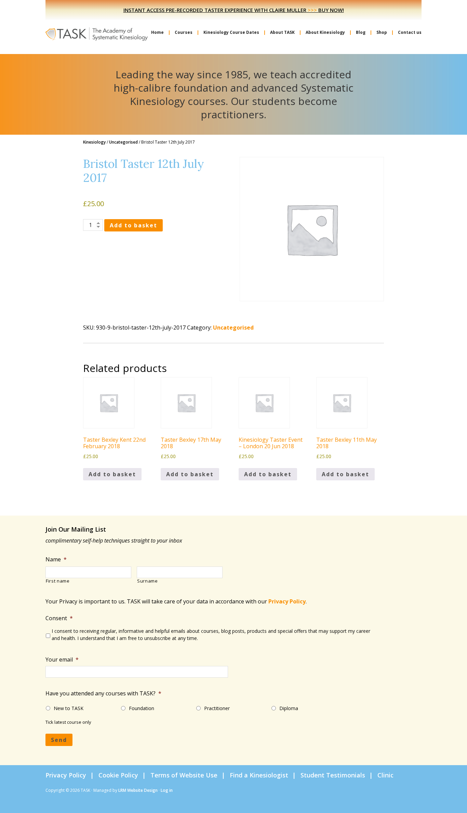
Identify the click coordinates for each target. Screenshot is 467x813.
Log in (167, 790)
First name (58, 581)
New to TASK (68, 708)
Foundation (141, 708)
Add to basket (133, 225)
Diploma (288, 708)
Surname (147, 581)
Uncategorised (123, 142)
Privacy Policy (287, 601)
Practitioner (217, 708)
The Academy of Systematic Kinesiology (96, 33)
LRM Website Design (138, 790)
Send (59, 740)
